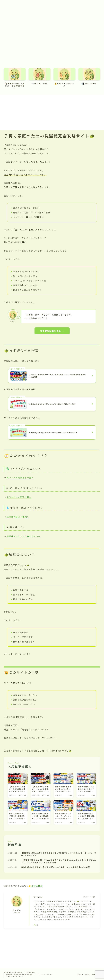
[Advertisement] (52, 112)
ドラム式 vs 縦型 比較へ (19, 497)
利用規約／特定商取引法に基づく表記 (19, 974)
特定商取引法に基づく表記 (13, 972)
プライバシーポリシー (45, 974)
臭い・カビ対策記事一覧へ (20, 477)
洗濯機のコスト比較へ (18, 516)
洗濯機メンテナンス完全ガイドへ (23, 536)
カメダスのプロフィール (14, 976)
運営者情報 (36, 885)
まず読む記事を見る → (52, 330)
